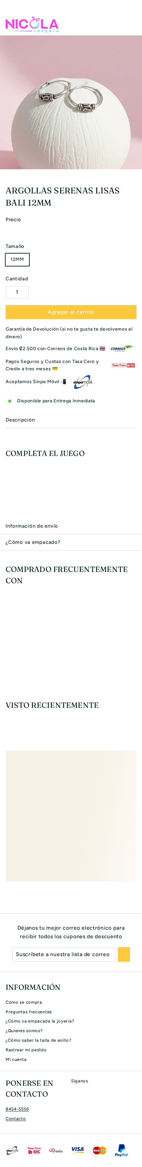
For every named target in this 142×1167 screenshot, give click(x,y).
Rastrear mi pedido (26, 1049)
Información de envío (32, 526)
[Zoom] (136, 163)
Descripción (20, 420)
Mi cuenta (16, 1059)
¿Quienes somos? (24, 1030)
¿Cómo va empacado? (33, 542)
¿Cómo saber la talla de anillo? (39, 1040)
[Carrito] (131, 24)
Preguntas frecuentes (29, 1011)
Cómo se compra (24, 1002)
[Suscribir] (124, 954)
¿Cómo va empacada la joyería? (40, 1021)
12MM (17, 259)
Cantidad (17, 279)
